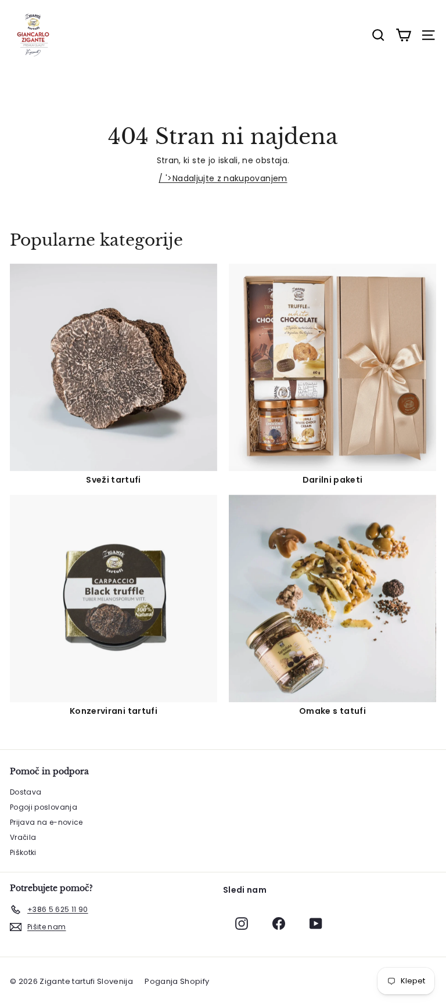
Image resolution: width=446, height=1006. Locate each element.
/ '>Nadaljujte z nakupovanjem (223, 178)
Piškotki (23, 852)
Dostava (25, 792)
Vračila (23, 837)
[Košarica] (403, 35)
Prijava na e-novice (46, 822)
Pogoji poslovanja (43, 807)
